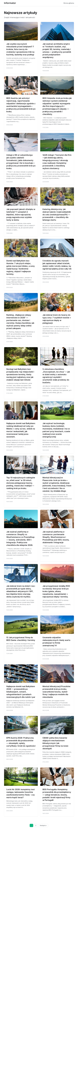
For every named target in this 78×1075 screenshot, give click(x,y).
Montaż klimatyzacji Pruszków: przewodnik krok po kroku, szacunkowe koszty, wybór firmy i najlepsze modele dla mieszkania (57, 691)
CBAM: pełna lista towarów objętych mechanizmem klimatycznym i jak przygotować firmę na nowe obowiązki (55, 743)
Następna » (43, 825)
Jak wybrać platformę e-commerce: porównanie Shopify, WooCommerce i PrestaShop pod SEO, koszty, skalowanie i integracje (56, 537)
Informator (10, 3)
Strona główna (68, 3)
